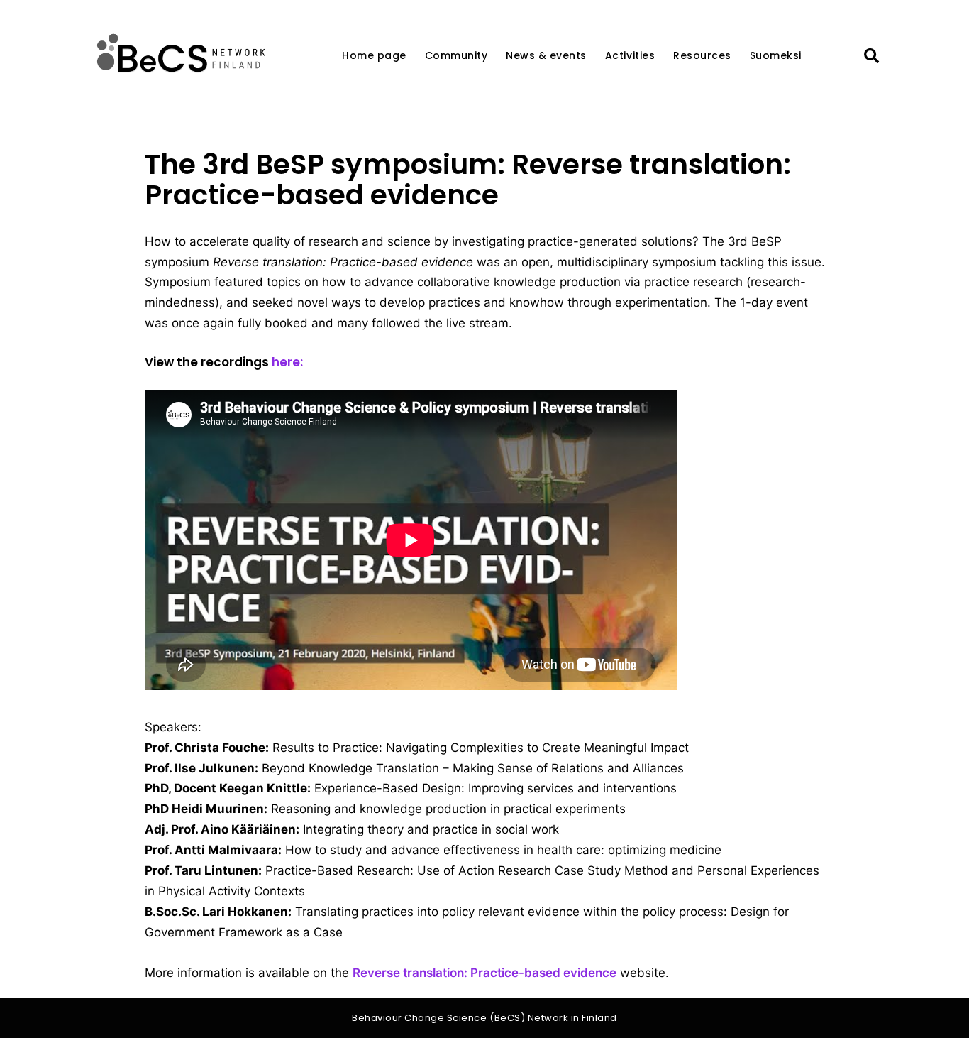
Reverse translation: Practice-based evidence (484, 973)
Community (456, 55)
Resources (702, 55)
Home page (374, 55)
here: (287, 362)
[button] (871, 56)
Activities (630, 55)
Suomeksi (776, 55)
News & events (546, 55)
